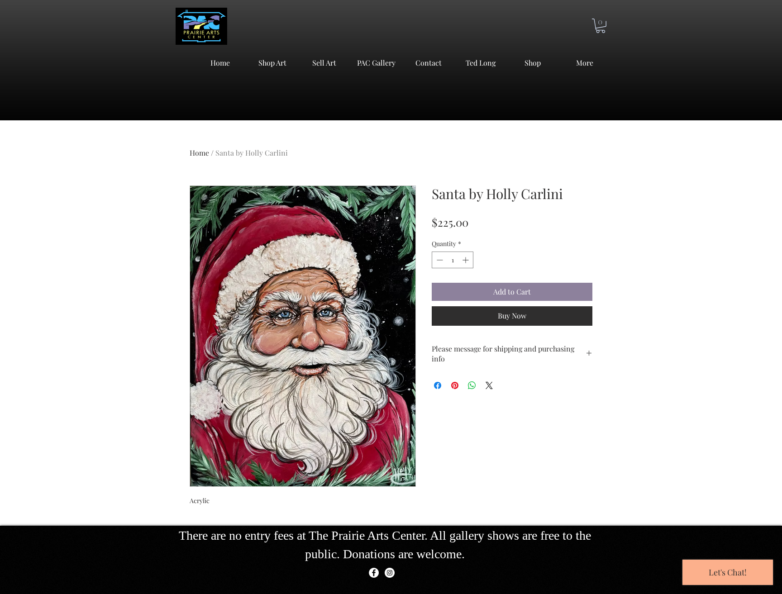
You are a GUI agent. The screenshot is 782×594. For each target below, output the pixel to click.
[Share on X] (489, 385)
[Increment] (466, 260)
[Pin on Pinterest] (454, 385)
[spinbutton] (452, 260)
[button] (600, 26)
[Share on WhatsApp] (472, 385)
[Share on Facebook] (437, 385)
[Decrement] (438, 260)
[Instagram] (390, 573)
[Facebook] (374, 573)
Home (199, 152)
